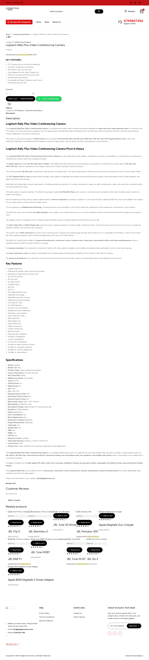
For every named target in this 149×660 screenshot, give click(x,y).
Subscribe (133, 626)
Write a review (14, 500)
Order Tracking (79, 617)
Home (38, 22)
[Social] (110, 633)
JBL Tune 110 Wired (64, 524)
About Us (56, 22)
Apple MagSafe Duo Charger (116, 524)
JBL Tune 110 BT (76, 559)
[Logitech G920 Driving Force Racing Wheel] (11, 37)
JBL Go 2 (92, 559)
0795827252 (133, 21)
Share (9, 108)
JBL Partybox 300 (87, 531)
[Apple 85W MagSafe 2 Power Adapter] (23, 567)
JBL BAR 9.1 (15, 559)
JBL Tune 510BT (40, 552)
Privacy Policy (44, 613)
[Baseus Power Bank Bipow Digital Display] (7, 37)
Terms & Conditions (46, 617)
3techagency (138, 656)
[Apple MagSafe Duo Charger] (110, 512)
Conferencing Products (21, 34)
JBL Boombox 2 (38, 531)
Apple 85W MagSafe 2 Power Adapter (31, 579)
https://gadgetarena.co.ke (45, 478)
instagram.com (135, 2)
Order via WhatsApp (50, 99)
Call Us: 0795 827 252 (14, 3)
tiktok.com (139, 2)
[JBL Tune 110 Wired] (61, 512)
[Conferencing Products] (9, 37)
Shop (47, 22)
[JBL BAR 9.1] (18, 539)
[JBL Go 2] (97, 539)
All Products (19, 111)
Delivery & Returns (46, 621)
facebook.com (130, 2)
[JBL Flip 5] (18, 512)
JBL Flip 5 (14, 531)
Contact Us (77, 613)
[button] (129, 11)
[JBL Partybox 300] (83, 512)
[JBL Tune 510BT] (49, 539)
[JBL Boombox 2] (40, 512)
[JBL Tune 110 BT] (73, 539)
